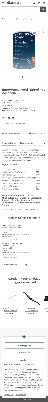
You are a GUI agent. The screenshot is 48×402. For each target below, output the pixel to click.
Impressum (8, 395)
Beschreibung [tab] (9, 143)
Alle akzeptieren (24, 346)
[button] (34, 2)
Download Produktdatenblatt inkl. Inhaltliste (20, 209)
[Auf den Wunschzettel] (41, 32)
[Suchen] (43, 9)
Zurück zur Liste (9, 19)
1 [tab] (23, 77)
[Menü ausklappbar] (3, 1)
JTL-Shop (28, 399)
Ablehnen (24, 360)
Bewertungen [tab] (27, 143)
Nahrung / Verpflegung (20, 108)
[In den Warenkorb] (4, 26)
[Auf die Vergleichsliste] (34, 32)
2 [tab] (25, 77)
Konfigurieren (24, 353)
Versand (22, 123)
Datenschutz (21, 395)
